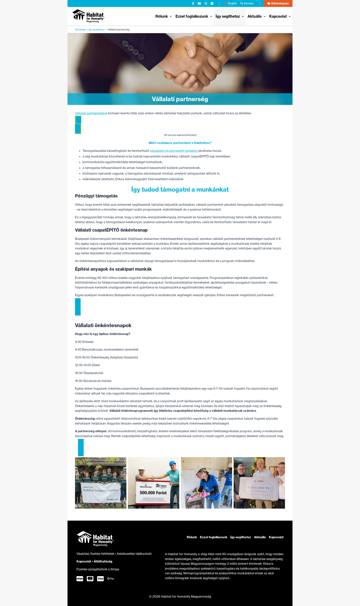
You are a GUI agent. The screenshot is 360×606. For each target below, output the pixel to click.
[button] (278, 3)
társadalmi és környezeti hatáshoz (174, 151)
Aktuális (260, 537)
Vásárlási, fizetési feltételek (95, 554)
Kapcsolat (83, 561)
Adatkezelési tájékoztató (134, 554)
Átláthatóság (103, 561)
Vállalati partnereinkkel (91, 113)
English (232, 3)
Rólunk (192, 537)
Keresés (249, 3)
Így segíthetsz (240, 537)
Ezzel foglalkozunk (213, 537)
